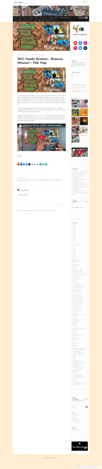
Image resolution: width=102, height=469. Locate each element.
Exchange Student (77, 305)
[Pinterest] (75, 48)
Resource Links (43, 17)
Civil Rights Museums (77, 284)
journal (52, 179)
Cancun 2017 (76, 276)
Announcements (76, 264)
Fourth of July (76, 311)
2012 (74, 233)
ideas (47, 179)
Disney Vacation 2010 (77, 296)
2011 (74, 232)
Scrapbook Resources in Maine (79, 179)
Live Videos (75, 326)
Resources (75, 344)
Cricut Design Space (39, 115)
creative (31, 179)
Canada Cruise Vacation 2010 (79, 275)
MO (36, 180)
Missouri (33, 180)
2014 (74, 237)
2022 (26, 177)
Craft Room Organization (78, 287)
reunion (40, 180)
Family (44, 179)
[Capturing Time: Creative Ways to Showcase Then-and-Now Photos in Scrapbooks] (76, 112)
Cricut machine (41, 117)
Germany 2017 (76, 317)
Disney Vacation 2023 (77, 300)
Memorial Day (76, 330)
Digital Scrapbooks (77, 291)
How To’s (25, 17)
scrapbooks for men (54, 180)
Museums (75, 337)
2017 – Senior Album (77, 244)
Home (15, 17)
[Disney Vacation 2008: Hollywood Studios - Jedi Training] (76, 130)
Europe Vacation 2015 (77, 303)
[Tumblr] (85, 48)
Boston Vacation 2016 (77, 271)
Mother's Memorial (77, 335)
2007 (74, 224)
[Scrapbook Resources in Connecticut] (84, 112)
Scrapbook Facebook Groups (79, 353)
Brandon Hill (22, 54)
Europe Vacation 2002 (77, 302)
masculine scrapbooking (23, 180)
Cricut (36, 179)
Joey (74, 325)
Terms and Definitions (77, 369)
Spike (74, 357)
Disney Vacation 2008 (77, 294)
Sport (74, 358)
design (40, 179)
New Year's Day (76, 339)
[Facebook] (80, 43)
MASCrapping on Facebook (77, 207)
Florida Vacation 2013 (77, 309)
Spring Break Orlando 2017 (78, 362)
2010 (74, 230)
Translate (81, 400)
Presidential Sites (76, 343)
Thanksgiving (75, 371)
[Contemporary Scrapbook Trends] (84, 130)
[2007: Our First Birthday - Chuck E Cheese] (84, 103)
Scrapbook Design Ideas (65, 17)
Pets (74, 341)
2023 (74, 255)
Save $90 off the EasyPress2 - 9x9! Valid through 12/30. (79, 91)
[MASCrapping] (51, 11)
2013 (74, 235)
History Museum (76, 321)
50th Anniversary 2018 (77, 260)
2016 (74, 241)
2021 (74, 251)
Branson (26, 179)
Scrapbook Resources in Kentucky (80, 190)
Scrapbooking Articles (53, 17)
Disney (74, 293)
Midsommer (75, 334)
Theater (74, 373)
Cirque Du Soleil (76, 282)
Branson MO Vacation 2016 (78, 273)
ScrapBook (46, 180)
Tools (36, 17)
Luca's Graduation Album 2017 (79, 328)
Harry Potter (75, 319)
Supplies (31, 17)
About (19, 17)
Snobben (75, 355)
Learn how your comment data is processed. (45, 210)
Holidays (75, 323)
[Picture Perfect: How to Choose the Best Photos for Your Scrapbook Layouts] (76, 139)
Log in (74, 416)
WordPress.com (76, 422)
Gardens (74, 312)
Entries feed (75, 418)
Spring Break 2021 (77, 360)
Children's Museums (77, 278)
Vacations (75, 380)
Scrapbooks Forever (34, 100)
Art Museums (75, 266)
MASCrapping (18, 2)
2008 (74, 226)
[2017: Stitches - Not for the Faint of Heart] (76, 121)
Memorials (75, 332)
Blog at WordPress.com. (50, 457)
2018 (74, 246)
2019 (74, 248)
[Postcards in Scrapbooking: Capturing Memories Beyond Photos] (76, 103)
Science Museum (76, 351)
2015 (74, 239)
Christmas (75, 280)
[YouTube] (75, 43)
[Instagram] (85, 43)
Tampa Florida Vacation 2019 (79, 367)
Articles (74, 267)
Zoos (74, 385)
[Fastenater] (85, 135)
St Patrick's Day (76, 364)
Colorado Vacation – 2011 (78, 285)
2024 (74, 257)
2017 (74, 242)
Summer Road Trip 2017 (78, 366)
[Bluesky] (80, 48)
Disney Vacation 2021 (77, 298)
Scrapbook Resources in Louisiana (80, 185)
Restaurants (75, 346)
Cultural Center (76, 289)
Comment (61, 204)
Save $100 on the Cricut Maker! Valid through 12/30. (79, 87)
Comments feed (76, 420)
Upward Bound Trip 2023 (78, 376)
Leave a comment (41, 54)
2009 (74, 228)
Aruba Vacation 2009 (77, 269)
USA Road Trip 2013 (77, 378)
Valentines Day (76, 382)
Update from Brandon (77, 180)
